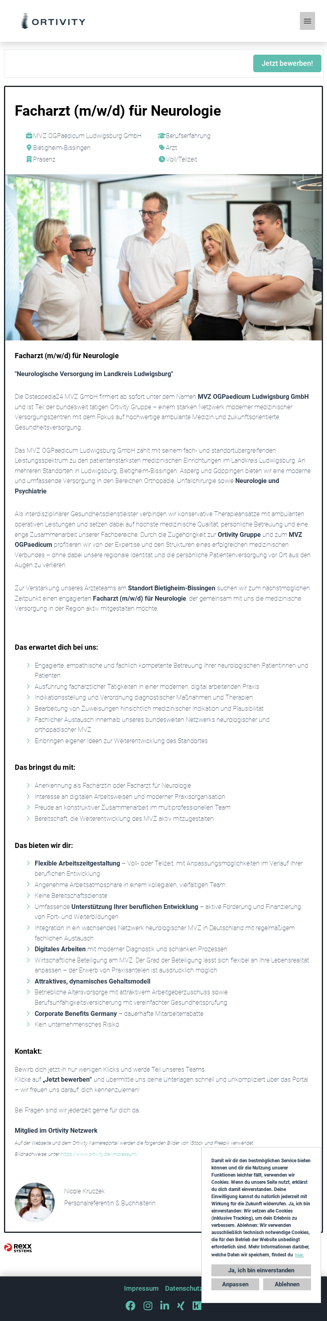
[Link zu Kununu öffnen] (197, 1306)
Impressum (141, 1288)
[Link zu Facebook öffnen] (131, 1306)
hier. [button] (299, 1255)
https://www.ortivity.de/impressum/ (99, 1154)
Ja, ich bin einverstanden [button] (261, 1270)
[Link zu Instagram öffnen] (148, 1306)
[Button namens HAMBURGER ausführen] (307, 21)
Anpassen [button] (235, 1284)
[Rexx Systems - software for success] (18, 1248)
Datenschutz (184, 1288)
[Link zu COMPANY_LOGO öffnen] (53, 21)
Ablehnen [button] (287, 1284)
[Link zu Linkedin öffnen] (164, 1306)
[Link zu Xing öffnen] (181, 1306)
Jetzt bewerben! (287, 63)
